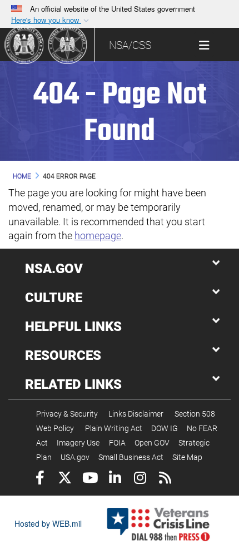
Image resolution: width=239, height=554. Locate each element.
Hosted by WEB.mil (48, 523)
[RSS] (165, 479)
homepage (97, 235)
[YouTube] (89, 479)
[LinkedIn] (115, 479)
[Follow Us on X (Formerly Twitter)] (64, 479)
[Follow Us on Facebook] (39, 479)
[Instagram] (140, 479)
